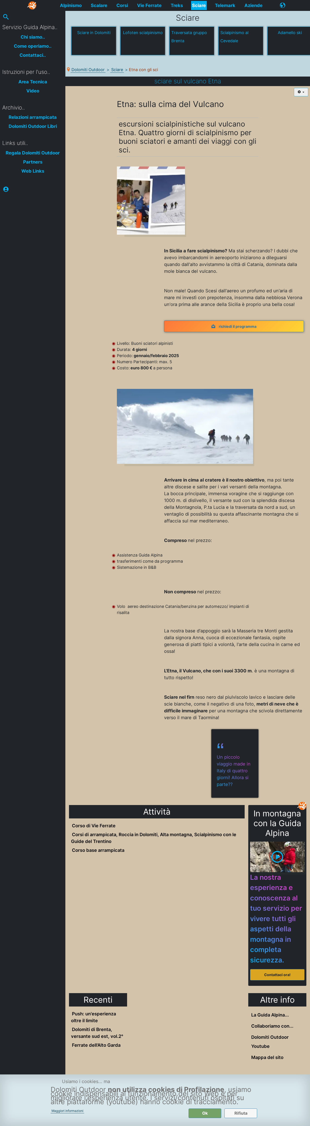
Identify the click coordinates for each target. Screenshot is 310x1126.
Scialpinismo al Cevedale (234, 36)
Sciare (199, 5)
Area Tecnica (32, 82)
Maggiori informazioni (67, 1111)
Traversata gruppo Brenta (189, 36)
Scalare (99, 5)
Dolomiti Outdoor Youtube (270, 1041)
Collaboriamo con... (272, 1026)
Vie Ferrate (149, 5)
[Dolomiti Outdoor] (32, 5)
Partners (32, 162)
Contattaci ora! (277, 974)
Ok (205, 1113)
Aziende (253, 5)
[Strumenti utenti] (301, 92)
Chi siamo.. (33, 37)
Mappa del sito (267, 1057)
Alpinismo (71, 5)
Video (32, 91)
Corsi (122, 5)
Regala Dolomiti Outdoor (33, 153)
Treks (177, 5)
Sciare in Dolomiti (94, 32)
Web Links (32, 171)
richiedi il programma (237, 326)
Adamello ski (290, 32)
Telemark (225, 5)
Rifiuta (240, 1113)
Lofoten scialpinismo (143, 32)
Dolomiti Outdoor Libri (33, 126)
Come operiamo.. (33, 46)
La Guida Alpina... (270, 1015)
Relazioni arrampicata (33, 117)
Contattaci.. (33, 55)
